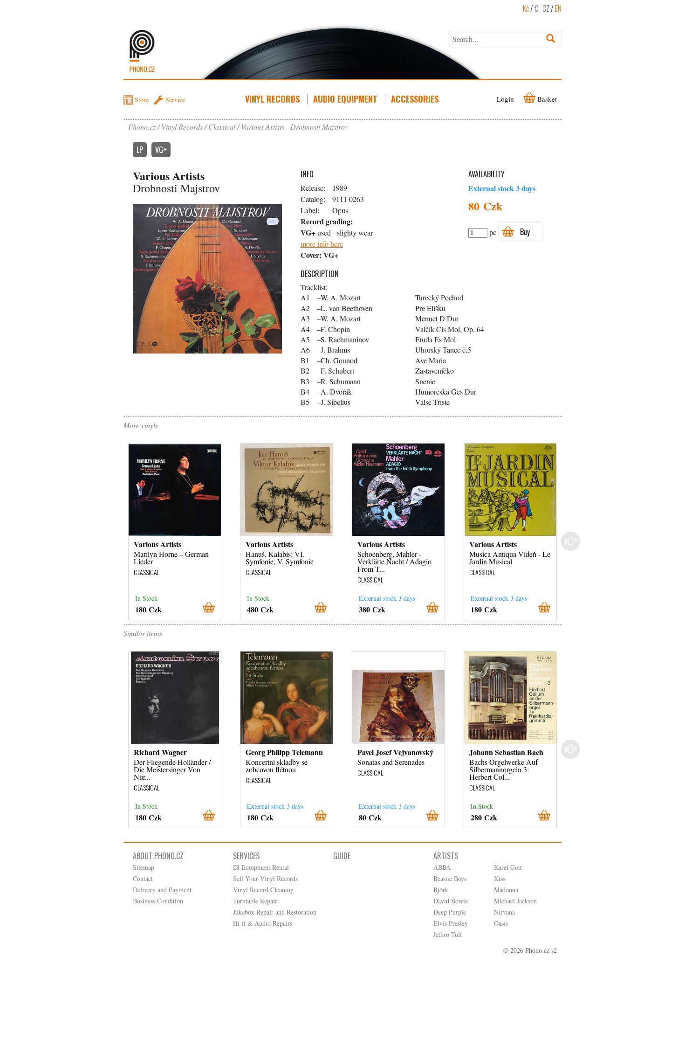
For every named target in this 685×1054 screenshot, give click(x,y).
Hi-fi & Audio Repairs (262, 923)
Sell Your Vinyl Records (265, 878)
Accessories (414, 99)
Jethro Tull (447, 934)
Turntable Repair (255, 900)
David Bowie (450, 900)
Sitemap (143, 867)
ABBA (442, 867)
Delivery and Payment (162, 889)
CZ (545, 8)
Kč (526, 8)
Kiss (499, 878)
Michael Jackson (515, 900)
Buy (525, 231)
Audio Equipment (345, 99)
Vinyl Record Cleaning (263, 889)
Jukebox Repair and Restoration (274, 912)
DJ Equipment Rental (261, 867)
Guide (341, 856)
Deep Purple (449, 912)
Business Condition (158, 900)
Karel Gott (508, 867)
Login (505, 99)
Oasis (501, 923)
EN (558, 8)
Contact (143, 878)
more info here (322, 244)
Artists (445, 856)
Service (175, 99)
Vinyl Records (272, 99)
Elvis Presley (450, 923)
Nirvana (504, 912)
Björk (440, 889)
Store (142, 99)
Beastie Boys (449, 878)
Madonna (506, 889)
